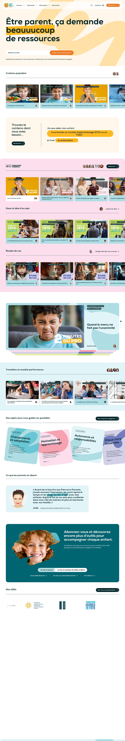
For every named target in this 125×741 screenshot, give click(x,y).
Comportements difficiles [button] (13, 86)
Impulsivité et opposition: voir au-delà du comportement (55, 198)
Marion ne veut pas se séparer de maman (20, 283)
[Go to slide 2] (120, 323)
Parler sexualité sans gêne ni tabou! (87, 198)
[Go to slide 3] (120, 325)
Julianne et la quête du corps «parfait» (54, 283)
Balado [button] (112, 383)
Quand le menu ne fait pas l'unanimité (54, 105)
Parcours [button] (10, 179)
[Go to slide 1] (121, 321)
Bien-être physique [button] (24, 86)
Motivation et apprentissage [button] (54, 221)
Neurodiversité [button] (64, 179)
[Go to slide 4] (120, 327)
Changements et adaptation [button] (48, 224)
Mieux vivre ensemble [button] (59, 86)
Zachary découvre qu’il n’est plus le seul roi (89, 283)
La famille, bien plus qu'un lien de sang (19, 240)
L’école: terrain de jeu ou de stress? (87, 240)
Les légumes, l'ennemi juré (15, 105)
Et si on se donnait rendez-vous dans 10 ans (55, 240)
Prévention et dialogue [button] (99, 179)
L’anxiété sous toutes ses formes (87, 402)
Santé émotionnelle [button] (115, 86)
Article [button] (9, 383)
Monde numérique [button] (62, 264)
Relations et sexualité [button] (87, 179)
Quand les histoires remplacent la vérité (89, 105)
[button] (114, 74)
